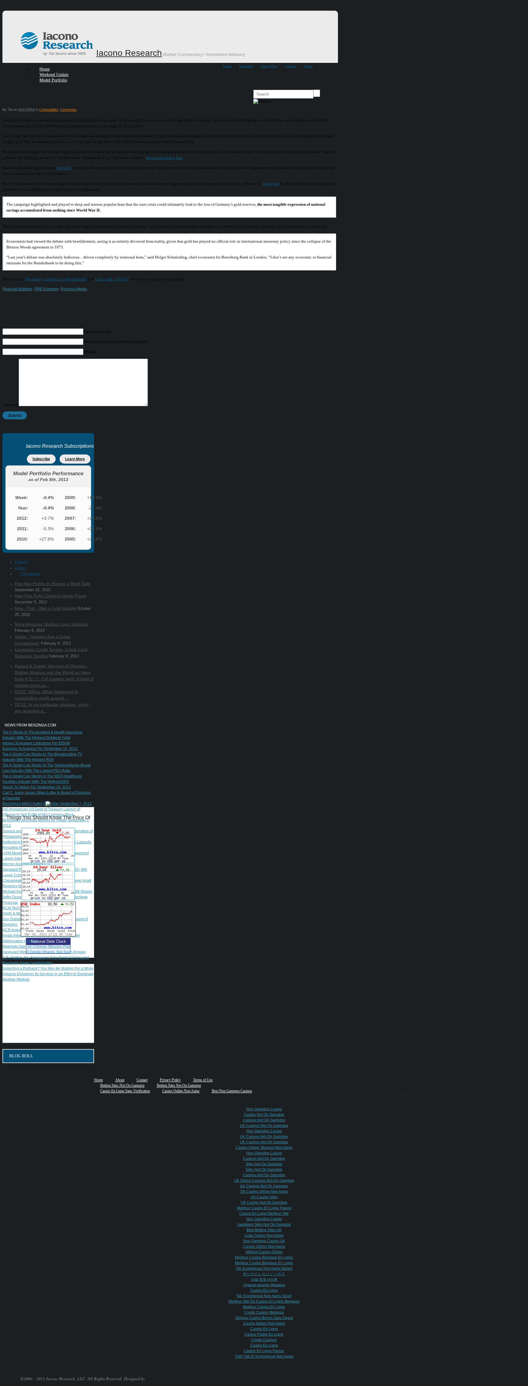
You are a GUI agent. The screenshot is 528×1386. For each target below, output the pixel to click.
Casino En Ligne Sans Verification (125, 1091)
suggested (270, 183)
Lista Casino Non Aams (264, 1235)
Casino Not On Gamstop (264, 1115)
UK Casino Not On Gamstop (264, 1202)
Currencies (68, 109)
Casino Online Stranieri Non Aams (264, 1147)
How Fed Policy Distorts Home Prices (50, 595)
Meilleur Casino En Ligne (264, 1307)
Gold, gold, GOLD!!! (112, 279)
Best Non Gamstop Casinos (232, 1091)
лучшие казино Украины (264, 1285)
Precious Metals (74, 289)
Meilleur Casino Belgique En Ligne (264, 1257)
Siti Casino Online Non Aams (264, 1191)
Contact (290, 66)
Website (90, 352)
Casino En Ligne (264, 1290)
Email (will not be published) (115, 342)
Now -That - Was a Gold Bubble (45, 608)
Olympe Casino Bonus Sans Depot (264, 1318)
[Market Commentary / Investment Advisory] (57, 54)
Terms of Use (203, 1080)
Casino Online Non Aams (181, 1091)
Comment (10, 405)
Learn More (269, 66)
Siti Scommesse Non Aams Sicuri (264, 1296)
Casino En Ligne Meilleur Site (264, 1213)
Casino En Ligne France (264, 1351)
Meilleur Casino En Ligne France (264, 1208)
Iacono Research (129, 53)
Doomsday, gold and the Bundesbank (56, 279)
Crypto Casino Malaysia (264, 1312)
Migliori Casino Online (264, 1252)
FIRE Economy (46, 289)
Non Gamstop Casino (264, 1109)
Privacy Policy (170, 1080)
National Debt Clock (48, 941)
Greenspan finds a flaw (164, 157)
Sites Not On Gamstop (264, 1164)
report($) (64, 167)
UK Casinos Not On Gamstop (264, 1126)
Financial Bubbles (17, 289)
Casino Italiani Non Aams (264, 1323)
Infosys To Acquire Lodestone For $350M (36, 743)
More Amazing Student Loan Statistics (51, 624)
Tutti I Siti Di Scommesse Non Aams (264, 1356)
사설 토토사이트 (264, 1279)
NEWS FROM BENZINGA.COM (30, 725)
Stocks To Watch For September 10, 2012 (36, 787)
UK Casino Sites (264, 1197)
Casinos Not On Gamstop (264, 1120)
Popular (21, 561)
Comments (30, 573)
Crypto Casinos (264, 1340)
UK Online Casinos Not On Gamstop (264, 1180)
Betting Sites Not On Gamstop (122, 1085)
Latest (20, 568)
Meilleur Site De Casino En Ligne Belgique (264, 1301)
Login (227, 66)
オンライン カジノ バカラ (264, 1274)
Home (98, 1080)
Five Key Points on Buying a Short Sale (52, 583)
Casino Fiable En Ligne (264, 1334)
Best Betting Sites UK (264, 1230)
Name (97, 332)
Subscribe (246, 66)
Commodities (48, 109)
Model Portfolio (53, 80)
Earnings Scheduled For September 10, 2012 (40, 749)
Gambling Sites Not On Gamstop (264, 1224)
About (308, 66)
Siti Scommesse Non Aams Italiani (264, 1268)
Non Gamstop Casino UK (264, 1241)
